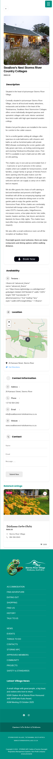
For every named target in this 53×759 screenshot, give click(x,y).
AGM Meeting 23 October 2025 (20, 702)
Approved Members (18, 655)
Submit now (14, 474)
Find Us (11, 608)
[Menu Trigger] (48, 4)
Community (13, 660)
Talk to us (12, 618)
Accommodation (16, 587)
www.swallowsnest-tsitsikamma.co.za (21, 425)
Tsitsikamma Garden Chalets (19, 526)
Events (11, 634)
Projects (12, 665)
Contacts (12, 644)
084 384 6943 (14, 537)
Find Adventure (15, 592)
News (10, 628)
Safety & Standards (18, 671)
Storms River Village (17, 534)
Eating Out (13, 597)
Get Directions (14, 367)
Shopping (12, 602)
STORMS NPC (13, 649)
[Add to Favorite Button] (45, 493)
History (11, 613)
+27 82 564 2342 (12, 403)
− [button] (9, 325)
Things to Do (14, 639)
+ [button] (9, 321)
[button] (7, 40)
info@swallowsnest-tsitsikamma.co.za (21, 414)
